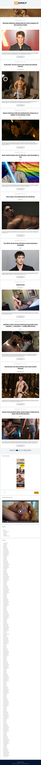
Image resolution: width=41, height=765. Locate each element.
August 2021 (5, 605)
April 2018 (5, 636)
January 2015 (5, 675)
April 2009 (5, 747)
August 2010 (5, 731)
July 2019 (4, 631)
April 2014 (5, 685)
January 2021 (5, 613)
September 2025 (6, 554)
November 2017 (6, 640)
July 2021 (4, 606)
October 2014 (5, 678)
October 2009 (5, 741)
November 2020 (6, 615)
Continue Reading (21, 57)
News (20, 27)
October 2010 (5, 729)
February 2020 (5, 624)
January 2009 (5, 751)
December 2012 (6, 701)
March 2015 (5, 673)
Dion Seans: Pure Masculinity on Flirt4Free (20, 197)
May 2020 (5, 621)
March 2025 (5, 560)
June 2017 (5, 645)
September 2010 (6, 730)
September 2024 (6, 567)
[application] (20, 511)
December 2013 (6, 689)
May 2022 (5, 596)
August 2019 (5, 630)
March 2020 (5, 623)
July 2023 (4, 581)
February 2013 (5, 699)
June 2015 (5, 670)
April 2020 (5, 622)
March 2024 (5, 573)
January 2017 (5, 650)
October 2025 (5, 553)
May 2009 (5, 746)
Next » (29, 450)
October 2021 (5, 603)
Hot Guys (16, 7)
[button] (20, 512)
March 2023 (5, 585)
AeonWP (28, 763)
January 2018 (5, 639)
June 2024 (5, 570)
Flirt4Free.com (20, 69)
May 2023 (5, 583)
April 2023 (5, 584)
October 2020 (5, 616)
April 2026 (5, 547)
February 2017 (5, 649)
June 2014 (5, 683)
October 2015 (5, 666)
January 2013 (5, 700)
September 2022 (6, 592)
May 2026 (5, 546)
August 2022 (5, 593)
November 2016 (6, 652)
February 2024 (5, 574)
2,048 (25, 450)
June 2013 (5, 695)
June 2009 (5, 745)
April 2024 (5, 572)
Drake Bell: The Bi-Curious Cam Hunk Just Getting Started (20, 65)
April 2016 (5, 660)
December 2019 (6, 626)
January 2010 (5, 738)
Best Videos (20, 287)
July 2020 (5, 619)
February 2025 (5, 561)
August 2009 (5, 743)
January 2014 (5, 688)
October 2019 (5, 628)
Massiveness (20, 285)
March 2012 (5, 711)
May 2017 (5, 646)
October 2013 (5, 691)
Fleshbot (4, 530)
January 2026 (5, 550)
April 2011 (4, 722)
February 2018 (5, 638)
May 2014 (5, 684)
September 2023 (6, 579)
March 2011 (5, 723)
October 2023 (5, 578)
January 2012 (5, 713)
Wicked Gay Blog (6, 535)
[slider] (20, 521)
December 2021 (6, 601)
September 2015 (6, 667)
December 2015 (6, 664)
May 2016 (5, 659)
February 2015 (5, 674)
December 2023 (6, 576)
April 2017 (5, 647)
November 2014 (6, 677)
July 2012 (4, 707)
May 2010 (5, 734)
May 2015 (4, 671)
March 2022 (5, 598)
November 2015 (6, 665)
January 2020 (5, 625)
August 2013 (5, 693)
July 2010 (4, 732)
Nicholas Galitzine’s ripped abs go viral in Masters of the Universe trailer (20, 24)
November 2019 (6, 627)
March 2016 (5, 661)
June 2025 (5, 557)
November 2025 (6, 552)
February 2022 (5, 599)
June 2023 (5, 582)
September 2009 (6, 742)
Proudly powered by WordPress (16, 763)
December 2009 (6, 739)
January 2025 (5, 562)
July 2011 (4, 719)
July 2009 (5, 744)
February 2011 (5, 724)
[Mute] (35, 521)
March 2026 (5, 548)
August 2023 (5, 580)
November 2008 (6, 753)
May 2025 (5, 558)
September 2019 (6, 629)
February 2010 (5, 737)
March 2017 (5, 648)
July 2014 (4, 682)
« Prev (11, 450)
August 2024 (5, 568)
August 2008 (5, 756)
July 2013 (4, 694)
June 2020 (5, 620)
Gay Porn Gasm (6, 531)
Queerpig (5, 533)
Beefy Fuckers (27, 7)
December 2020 (6, 614)
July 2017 (4, 644)
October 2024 (5, 566)
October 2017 (5, 641)
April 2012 (5, 710)
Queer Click (5, 532)
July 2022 (4, 594)
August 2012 (5, 706)
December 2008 (6, 752)
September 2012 (6, 705)
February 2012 (5, 712)
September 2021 (6, 604)
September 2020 (6, 617)
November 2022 (6, 590)
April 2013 (5, 697)
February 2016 (5, 662)
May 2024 (5, 571)
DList (4, 529)
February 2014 (5, 687)
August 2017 (5, 643)
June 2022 (5, 595)
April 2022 (5, 597)
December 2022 (6, 589)
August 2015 (5, 668)
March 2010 (5, 736)
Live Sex (12, 7)
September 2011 (6, 717)
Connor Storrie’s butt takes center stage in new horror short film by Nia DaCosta (20, 413)
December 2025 (6, 551)
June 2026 (5, 545)
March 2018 (5, 637)
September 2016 (6, 654)
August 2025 (5, 555)
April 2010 (5, 735)
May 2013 (5, 696)
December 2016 (6, 651)
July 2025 (4, 556)
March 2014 (5, 686)
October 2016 (5, 653)
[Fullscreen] (37, 521)
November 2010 (6, 728)
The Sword (5, 534)
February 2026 (5, 549)
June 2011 (5, 720)
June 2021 (5, 607)
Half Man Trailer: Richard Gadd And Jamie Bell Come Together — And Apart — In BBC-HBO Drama (20, 325)
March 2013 (5, 698)
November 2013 (6, 690)
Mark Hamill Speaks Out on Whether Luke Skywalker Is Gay (20, 156)
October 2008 (5, 754)
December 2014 (6, 676)
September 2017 (6, 642)
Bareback (21, 7)
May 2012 (5, 709)
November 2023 (6, 577)
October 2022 (5, 591)
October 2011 (5, 716)
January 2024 (5, 575)
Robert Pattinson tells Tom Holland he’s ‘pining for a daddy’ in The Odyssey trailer (20, 114)
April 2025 (5, 559)
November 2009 (6, 740)
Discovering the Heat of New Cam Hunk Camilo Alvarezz (20, 367)
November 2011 (6, 715)
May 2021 (5, 608)
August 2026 (5, 543)
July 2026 (4, 544)
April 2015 (4, 672)
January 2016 (5, 663)
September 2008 (6, 755)
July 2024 (5, 569)
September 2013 (6, 692)
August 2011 (5, 718)
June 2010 (5, 733)
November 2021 (6, 602)
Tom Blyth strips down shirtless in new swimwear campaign (20, 244)
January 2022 (5, 600)
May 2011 (4, 721)
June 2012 (5, 708)
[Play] (3, 521)
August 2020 (5, 618)
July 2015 (4, 669)
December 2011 (6, 714)
